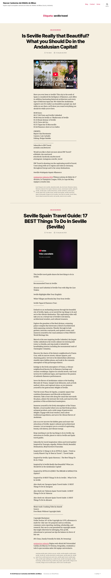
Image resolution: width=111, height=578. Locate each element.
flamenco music (56, 189)
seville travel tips (69, 192)
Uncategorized (55, 30)
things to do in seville (52, 194)
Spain (60, 560)
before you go (52, 553)
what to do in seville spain (64, 562)
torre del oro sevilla (63, 194)
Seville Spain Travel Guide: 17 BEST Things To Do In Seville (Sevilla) (55, 221)
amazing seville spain (41, 553)
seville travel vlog (47, 560)
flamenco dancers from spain (44, 189)
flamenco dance (72, 187)
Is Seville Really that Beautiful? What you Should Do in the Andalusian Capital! (55, 41)
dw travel (64, 187)
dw (60, 187)
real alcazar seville (67, 189)
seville (37, 555)
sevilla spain (43, 190)
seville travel (49, 192)
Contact (92, 4)
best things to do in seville (43, 187)
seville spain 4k (68, 555)
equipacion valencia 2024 (43, 177)
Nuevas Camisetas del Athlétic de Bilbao (19, 3)
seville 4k (42, 555)
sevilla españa (64, 553)
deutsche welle (55, 187)
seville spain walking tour (45, 559)
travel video (73, 194)
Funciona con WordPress (51, 574)
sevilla (58, 553)
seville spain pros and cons (49, 557)
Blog (86, 4)
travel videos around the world (44, 196)
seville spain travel (63, 557)
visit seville (56, 196)
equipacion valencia (41, 544)
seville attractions (52, 190)
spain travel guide (41, 194)
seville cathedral (62, 190)
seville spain (70, 190)
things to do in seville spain (48, 562)
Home (98, 4)
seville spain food (40, 192)
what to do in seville (65, 196)
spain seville (66, 560)
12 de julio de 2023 (61, 53)
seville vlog (55, 560)
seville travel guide (59, 192)
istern (50, 53)
